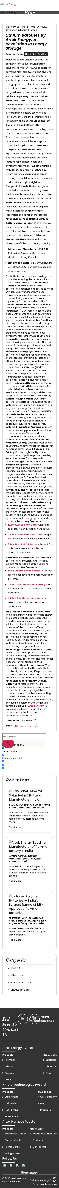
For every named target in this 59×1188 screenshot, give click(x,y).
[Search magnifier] (8, 744)
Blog (48, 1073)
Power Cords (12, 1146)
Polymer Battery (20, 982)
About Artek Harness (45, 1133)
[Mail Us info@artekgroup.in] (24, 1019)
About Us (51, 1066)
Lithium (9, 1066)
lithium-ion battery (25, 726)
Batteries (51, 1059)
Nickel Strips (12, 1116)
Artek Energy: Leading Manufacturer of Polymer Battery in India (25, 859)
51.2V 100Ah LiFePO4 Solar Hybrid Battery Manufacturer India (29, 806)
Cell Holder (11, 1103)
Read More (15, 827)
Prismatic (10, 1059)
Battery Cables (13, 1140)
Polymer (9, 1073)
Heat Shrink (11, 1110)
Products (45, 1110)
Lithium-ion (27, 720)
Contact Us (39, 1146)
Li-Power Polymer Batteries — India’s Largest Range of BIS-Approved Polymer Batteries (27, 921)
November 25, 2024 (36, 54)
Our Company (48, 1096)
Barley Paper (12, 1096)
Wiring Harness (13, 1153)
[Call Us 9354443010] (34, 1019)
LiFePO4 (15, 968)
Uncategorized (19, 990)
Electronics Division (15, 1133)
